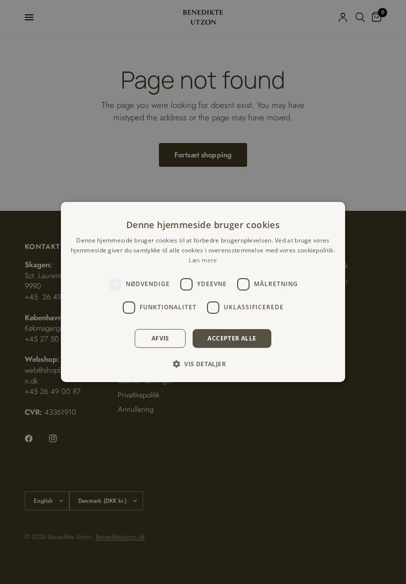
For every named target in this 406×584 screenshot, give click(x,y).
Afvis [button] (160, 338)
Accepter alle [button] (231, 338)
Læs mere (203, 260)
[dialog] (203, 292)
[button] (203, 364)
